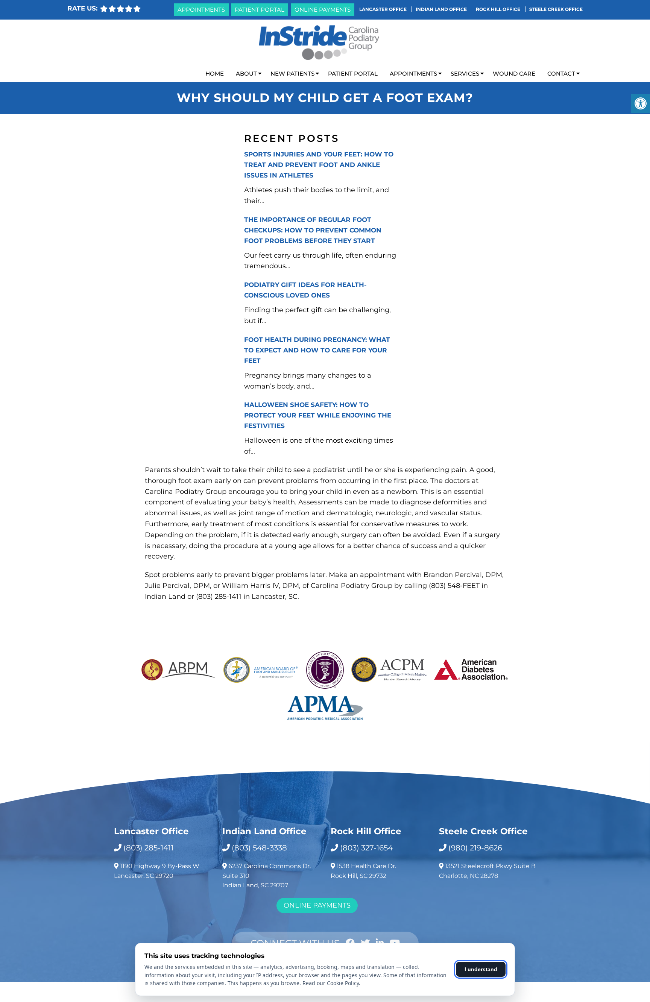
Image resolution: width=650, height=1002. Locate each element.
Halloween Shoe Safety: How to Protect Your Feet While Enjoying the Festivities (317, 415)
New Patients (292, 73)
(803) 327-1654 (366, 847)
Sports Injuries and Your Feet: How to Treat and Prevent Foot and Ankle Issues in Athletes (318, 164)
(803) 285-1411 (148, 847)
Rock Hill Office (498, 9)
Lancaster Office (383, 9)
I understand (481, 969)
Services (465, 73)
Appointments (201, 9)
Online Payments (323, 9)
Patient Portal (259, 9)
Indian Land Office (442, 9)
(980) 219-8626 (475, 847)
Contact (561, 73)
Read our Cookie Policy (330, 983)
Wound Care (514, 73)
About (246, 73)
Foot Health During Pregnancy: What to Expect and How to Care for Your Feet (317, 350)
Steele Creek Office (556, 9)
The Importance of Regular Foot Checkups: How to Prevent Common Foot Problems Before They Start (312, 230)
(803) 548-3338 (259, 847)
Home (214, 73)
